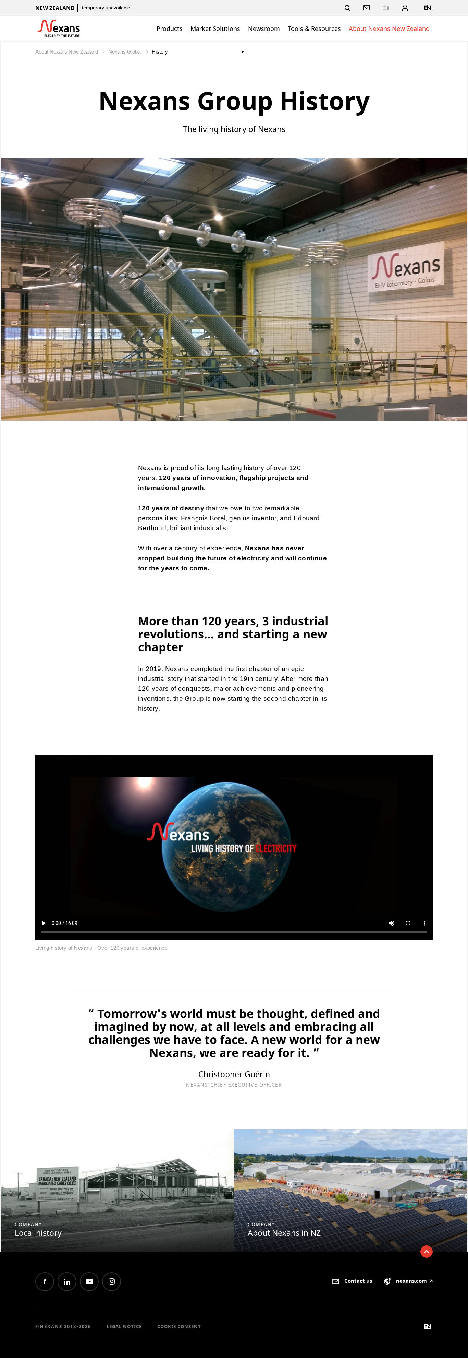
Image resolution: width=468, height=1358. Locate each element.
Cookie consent (179, 1326)
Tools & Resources (314, 28)
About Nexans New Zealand (389, 28)
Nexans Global (125, 52)
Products (170, 28)
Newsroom (264, 28)
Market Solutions (215, 28)
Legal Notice (124, 1326)
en (427, 7)
